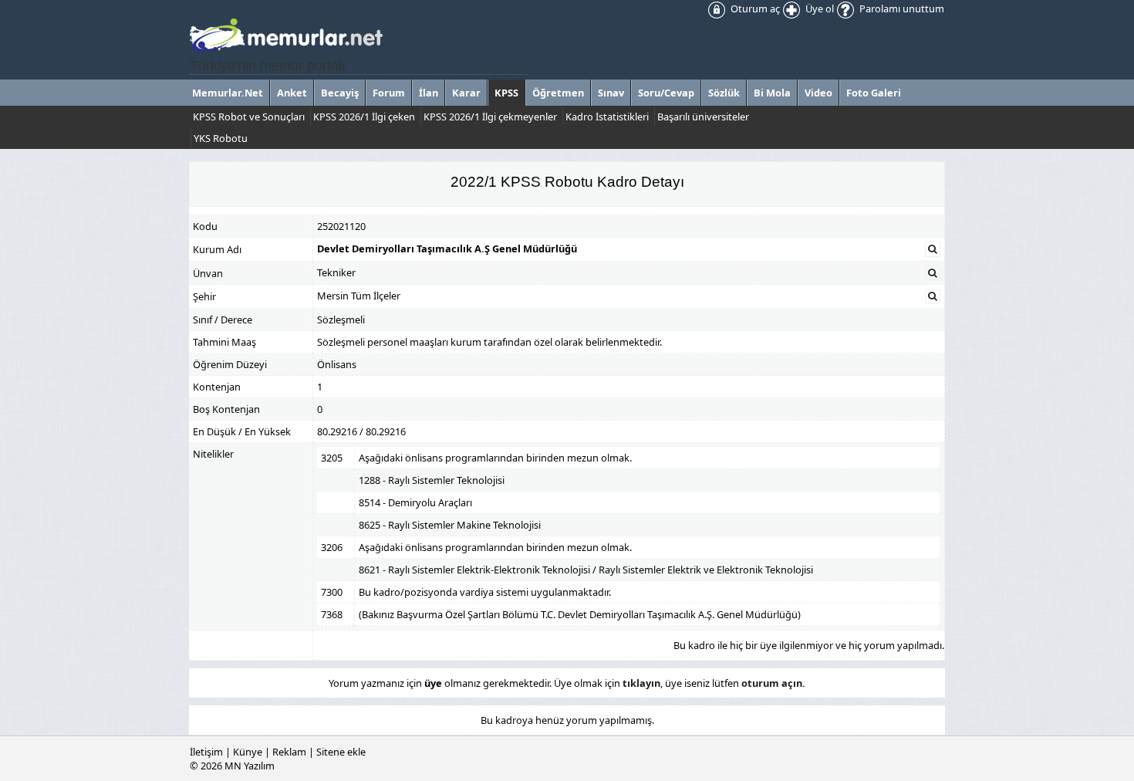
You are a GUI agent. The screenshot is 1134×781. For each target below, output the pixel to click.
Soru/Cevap (666, 93)
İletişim (206, 752)
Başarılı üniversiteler (703, 116)
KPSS (506, 93)
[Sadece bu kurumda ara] (932, 249)
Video (818, 93)
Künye (247, 752)
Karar (466, 93)
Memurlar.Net (227, 93)
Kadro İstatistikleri (607, 116)
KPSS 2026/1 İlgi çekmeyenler (490, 116)
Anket (292, 93)
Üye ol (818, 8)
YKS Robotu (221, 138)
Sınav (611, 93)
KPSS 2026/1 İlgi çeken (364, 116)
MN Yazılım (249, 766)
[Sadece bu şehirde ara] (932, 296)
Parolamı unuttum (900, 8)
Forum (389, 93)
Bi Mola (772, 93)
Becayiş (340, 93)
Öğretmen (558, 93)
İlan (428, 93)
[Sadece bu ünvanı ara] (932, 273)
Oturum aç (754, 8)
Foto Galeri (873, 93)
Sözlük (724, 93)
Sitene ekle (341, 752)
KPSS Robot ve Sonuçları (249, 116)
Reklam (289, 752)
